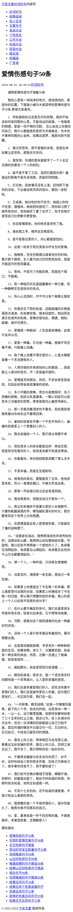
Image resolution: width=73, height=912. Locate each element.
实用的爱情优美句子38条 (26, 840)
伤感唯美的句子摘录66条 (26, 877)
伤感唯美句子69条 (21, 854)
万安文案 (8, 4)
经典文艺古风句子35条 (24, 900)
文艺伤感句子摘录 (21, 845)
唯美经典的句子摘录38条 (26, 863)
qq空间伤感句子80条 (23, 859)
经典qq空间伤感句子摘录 (26, 868)
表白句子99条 (18, 873)
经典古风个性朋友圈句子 (26, 886)
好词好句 (20, 4)
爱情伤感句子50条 (21, 835)
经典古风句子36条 (21, 882)
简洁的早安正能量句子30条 (28, 849)
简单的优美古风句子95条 (26, 896)
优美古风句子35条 (21, 891)
